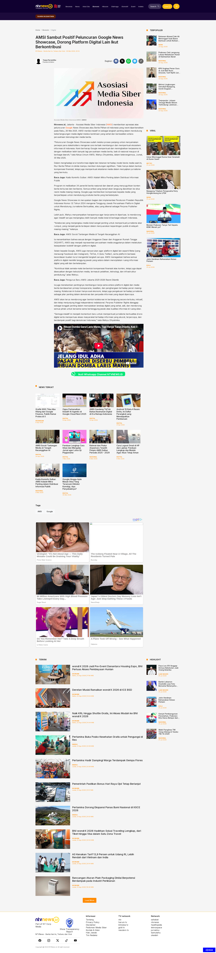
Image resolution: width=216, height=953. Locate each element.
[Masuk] (176, 6)
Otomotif (125, 7)
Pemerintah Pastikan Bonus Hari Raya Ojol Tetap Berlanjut (106, 783)
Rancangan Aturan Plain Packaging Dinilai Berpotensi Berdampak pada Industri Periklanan (103, 879)
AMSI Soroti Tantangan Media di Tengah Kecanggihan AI (93, 234)
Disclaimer (91, 925)
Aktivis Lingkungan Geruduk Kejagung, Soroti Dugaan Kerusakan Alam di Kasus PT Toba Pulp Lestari (169, 88)
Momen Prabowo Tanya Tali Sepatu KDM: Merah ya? (162, 226)
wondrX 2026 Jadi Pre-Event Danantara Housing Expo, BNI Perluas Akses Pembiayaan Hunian (107, 668)
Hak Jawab (91, 932)
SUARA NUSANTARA (45, 16)
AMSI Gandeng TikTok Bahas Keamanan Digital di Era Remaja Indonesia (101, 411)
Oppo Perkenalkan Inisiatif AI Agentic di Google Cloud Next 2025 (74, 411)
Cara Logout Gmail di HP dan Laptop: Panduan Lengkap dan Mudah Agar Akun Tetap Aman (127, 449)
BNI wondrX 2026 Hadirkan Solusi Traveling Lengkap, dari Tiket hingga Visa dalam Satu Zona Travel (106, 832)
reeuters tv (123, 930)
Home (38, 30)
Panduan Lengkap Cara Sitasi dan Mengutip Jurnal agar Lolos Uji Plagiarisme (73, 449)
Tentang (90, 919)
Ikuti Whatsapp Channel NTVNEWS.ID (100, 374)
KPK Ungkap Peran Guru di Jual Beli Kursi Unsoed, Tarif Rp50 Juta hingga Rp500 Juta (169, 71)
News (77, 7)
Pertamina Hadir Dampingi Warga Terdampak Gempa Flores (107, 760)
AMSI (109, 124)
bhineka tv (123, 925)
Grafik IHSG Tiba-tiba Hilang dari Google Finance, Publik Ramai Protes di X (46, 413)
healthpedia (156, 925)
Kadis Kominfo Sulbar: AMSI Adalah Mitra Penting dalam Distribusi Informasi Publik (47, 483)
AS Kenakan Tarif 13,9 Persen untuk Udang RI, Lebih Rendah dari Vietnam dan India (103, 856)
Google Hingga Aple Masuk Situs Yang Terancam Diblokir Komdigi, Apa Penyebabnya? (72, 484)
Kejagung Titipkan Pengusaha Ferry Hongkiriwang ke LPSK (162, 192)
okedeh (154, 935)
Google (69, 127)
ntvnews (155, 922)
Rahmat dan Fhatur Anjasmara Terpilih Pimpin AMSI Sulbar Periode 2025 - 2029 (100, 449)
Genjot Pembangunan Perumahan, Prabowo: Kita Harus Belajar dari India (168, 717)
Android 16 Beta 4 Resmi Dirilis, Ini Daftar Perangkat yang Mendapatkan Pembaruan (128, 414)
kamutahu (155, 932)
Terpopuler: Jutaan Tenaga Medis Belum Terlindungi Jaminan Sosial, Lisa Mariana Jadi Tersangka (167, 104)
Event (133, 7)
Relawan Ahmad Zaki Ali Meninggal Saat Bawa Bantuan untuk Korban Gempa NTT (169, 39)
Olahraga (114, 7)
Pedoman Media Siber (96, 927)
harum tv (122, 922)
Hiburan (105, 7)
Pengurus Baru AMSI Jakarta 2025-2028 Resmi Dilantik (92, 280)
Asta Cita (86, 7)
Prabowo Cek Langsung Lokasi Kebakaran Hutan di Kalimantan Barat (169, 54)
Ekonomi (96, 7)
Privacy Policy (92, 922)
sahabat (154, 919)
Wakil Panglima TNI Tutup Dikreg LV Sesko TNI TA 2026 (168, 732)
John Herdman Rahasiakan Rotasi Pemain (161, 260)
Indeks (141, 7)
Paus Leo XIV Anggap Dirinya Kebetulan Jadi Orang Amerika (168, 668)
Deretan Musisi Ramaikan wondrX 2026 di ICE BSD (102, 689)
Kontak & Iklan (93, 930)
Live (166, 6)
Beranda (69, 7)
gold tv (121, 927)
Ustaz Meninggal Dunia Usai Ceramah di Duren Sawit (163, 158)
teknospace (156, 927)
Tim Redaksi (91, 935)
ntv (119, 919)
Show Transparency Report (69, 930)
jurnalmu (155, 930)
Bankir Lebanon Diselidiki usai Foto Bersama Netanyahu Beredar (167, 685)
